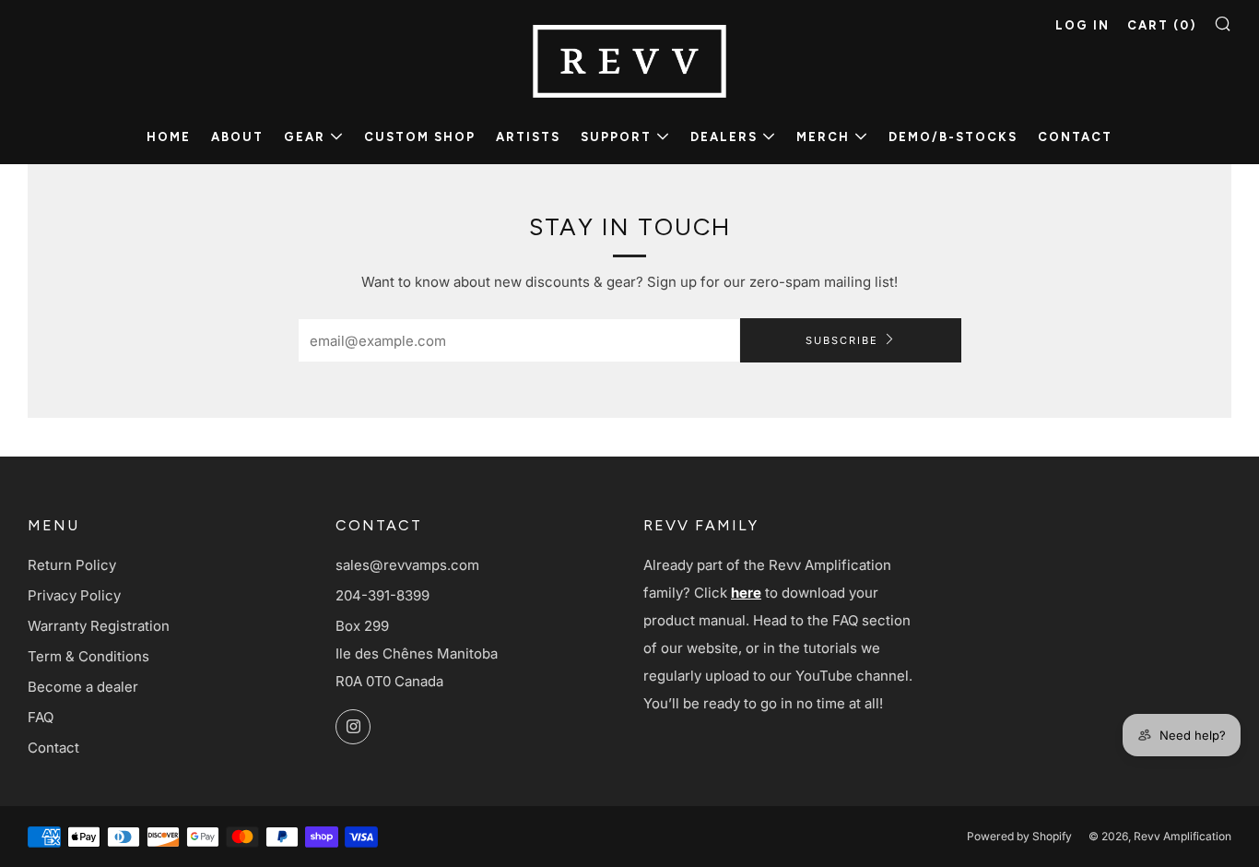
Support (616, 137)
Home (169, 137)
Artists (528, 137)
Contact (1075, 137)
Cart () (1161, 25)
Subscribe (842, 340)
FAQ (40, 717)
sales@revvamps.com (407, 565)
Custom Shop (420, 137)
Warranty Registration (99, 626)
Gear (304, 137)
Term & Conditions (88, 656)
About (237, 137)
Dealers (724, 137)
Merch (823, 137)
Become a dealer (83, 686)
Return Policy (72, 565)
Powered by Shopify (1019, 836)
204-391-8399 (382, 595)
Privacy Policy (74, 595)
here (746, 592)
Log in (1082, 25)
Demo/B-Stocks (953, 137)
